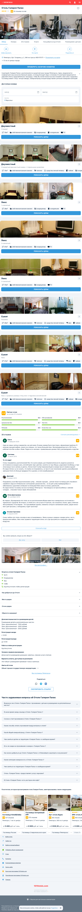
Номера (13, 42)
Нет (60, 540)
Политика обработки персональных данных (14, 909)
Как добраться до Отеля (51, 42)
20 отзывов (25, 42)
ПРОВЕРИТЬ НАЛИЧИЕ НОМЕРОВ (41, 67)
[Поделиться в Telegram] (41, 683)
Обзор (4, 42)
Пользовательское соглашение (11, 906)
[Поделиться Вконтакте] (45, 683)
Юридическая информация (9, 908)
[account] (74, 2)
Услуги (36, 42)
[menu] (79, 2)
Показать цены (41, 137)
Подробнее (54, 908)
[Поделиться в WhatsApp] (36, 683)
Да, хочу (22, 540)
